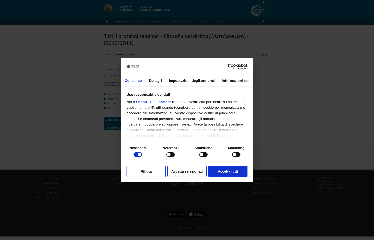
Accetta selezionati (187, 171)
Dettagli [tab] (155, 81)
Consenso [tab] (133, 81)
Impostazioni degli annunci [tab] (192, 81)
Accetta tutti (228, 171)
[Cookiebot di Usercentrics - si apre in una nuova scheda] (234, 66)
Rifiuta (146, 171)
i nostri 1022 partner (153, 102)
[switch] (170, 154)
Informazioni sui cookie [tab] (241, 81)
